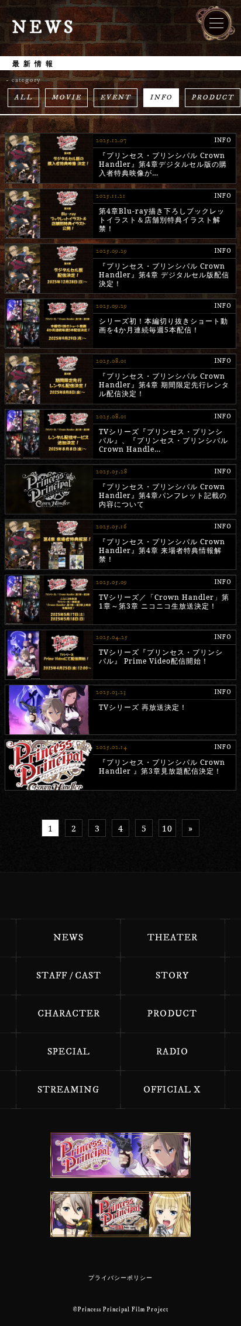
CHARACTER (68, 1013)
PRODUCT (212, 97)
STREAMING (68, 1089)
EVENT (115, 97)
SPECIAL (68, 1051)
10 (167, 828)
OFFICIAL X (172, 1089)
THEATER (172, 937)
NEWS (68, 937)
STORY (172, 975)
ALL (23, 97)
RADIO (172, 1051)
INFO (161, 97)
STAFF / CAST (68, 975)
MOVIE (66, 97)
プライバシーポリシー (120, 1278)
